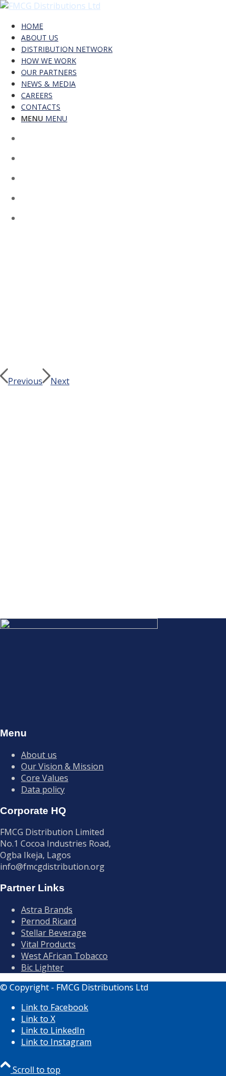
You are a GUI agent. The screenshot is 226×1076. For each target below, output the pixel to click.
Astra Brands (47, 909)
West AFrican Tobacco (64, 956)
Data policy (43, 789)
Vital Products (48, 944)
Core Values (44, 778)
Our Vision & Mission (62, 766)
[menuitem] (122, 25)
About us (39, 755)
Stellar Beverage (53, 932)
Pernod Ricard (48, 921)
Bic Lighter (42, 967)
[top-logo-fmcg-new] (50, 6)
